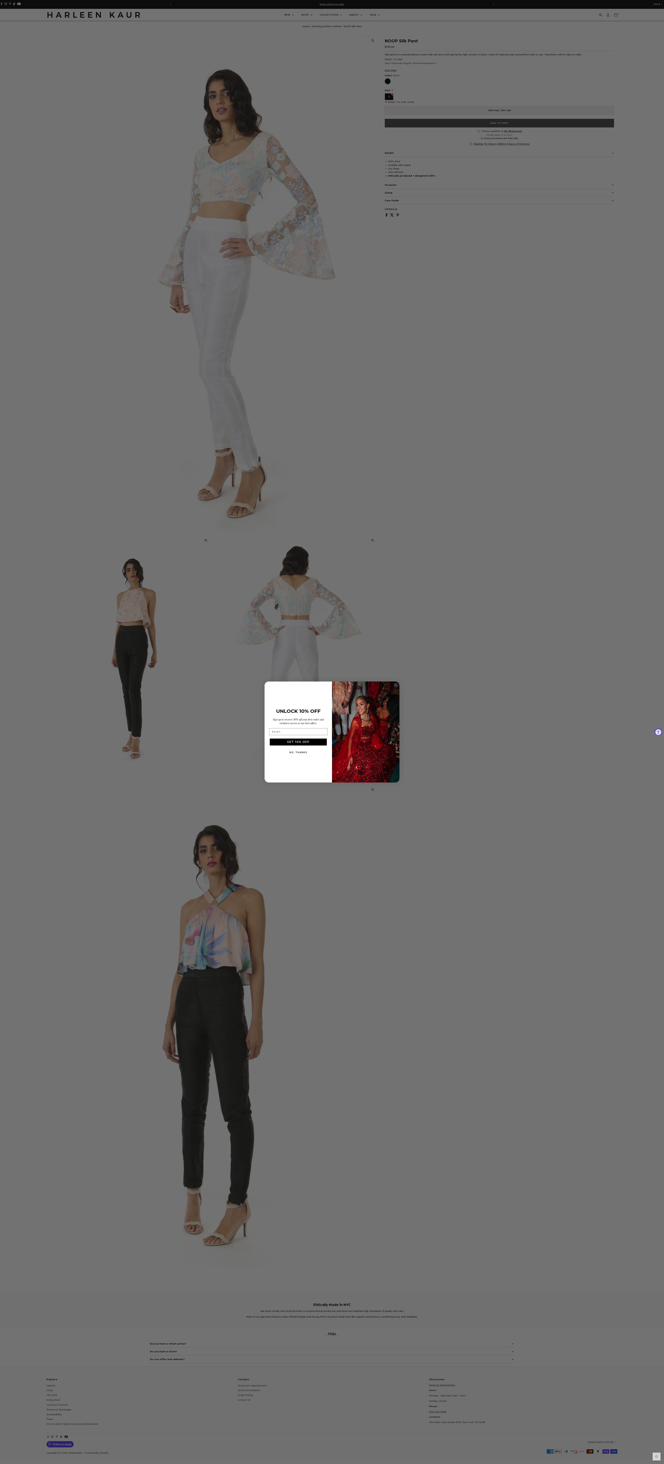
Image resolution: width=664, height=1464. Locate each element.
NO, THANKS (298, 752)
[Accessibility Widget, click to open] (658, 732)
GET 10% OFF (298, 742)
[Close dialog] (396, 685)
